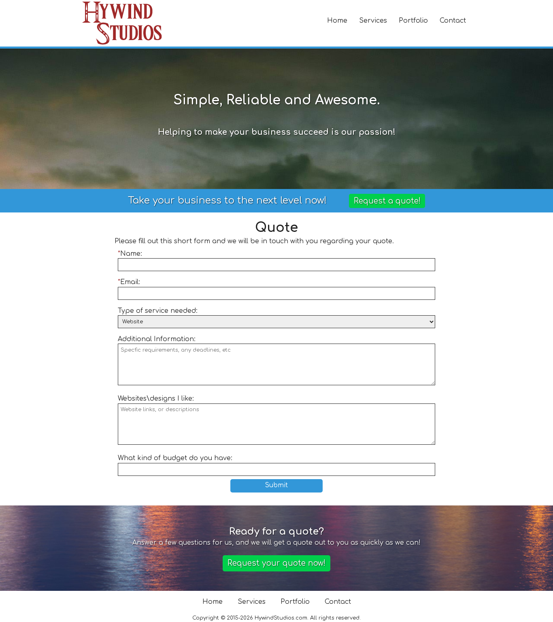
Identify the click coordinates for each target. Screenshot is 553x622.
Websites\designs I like (155, 398)
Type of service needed (157, 310)
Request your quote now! (276, 563)
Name (130, 253)
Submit (276, 485)
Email (129, 282)
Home (337, 20)
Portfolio (413, 20)
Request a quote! (387, 201)
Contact (453, 20)
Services (373, 20)
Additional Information (156, 339)
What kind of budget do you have (174, 458)
